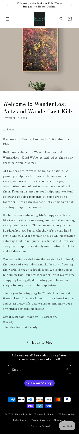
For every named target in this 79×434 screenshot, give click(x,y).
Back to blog (42, 342)
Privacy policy (66, 414)
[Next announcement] (72, 5)
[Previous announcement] (7, 5)
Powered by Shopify (45, 414)
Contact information (41, 425)
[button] (7, 19)
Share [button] (11, 129)
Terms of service (40, 420)
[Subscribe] (67, 369)
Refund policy (20, 420)
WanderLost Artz (24, 414)
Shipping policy (61, 420)
